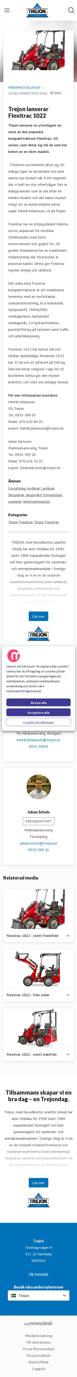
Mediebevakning (38, 1335)
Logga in (38, 1368)
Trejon (13, 522)
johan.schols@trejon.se (38, 843)
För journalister (38, 1355)
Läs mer (38, 616)
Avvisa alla (39, 703)
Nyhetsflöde (38, 1362)
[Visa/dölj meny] (6, 10)
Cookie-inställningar (38, 722)
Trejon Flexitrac (46, 522)
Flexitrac (26, 522)
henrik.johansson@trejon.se (38, 739)
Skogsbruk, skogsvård (25, 495)
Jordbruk (33, 488)
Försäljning (17, 488)
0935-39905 (38, 746)
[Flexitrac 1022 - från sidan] (38, 969)
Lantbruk (47, 488)
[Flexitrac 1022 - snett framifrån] (38, 909)
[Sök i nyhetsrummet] (71, 10)
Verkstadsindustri (36, 501)
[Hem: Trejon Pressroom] (37, 10)
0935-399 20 (38, 849)
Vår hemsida (38, 1274)
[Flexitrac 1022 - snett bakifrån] (38, 1028)
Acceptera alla (38, 712)
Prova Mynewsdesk (38, 1349)
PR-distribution (38, 1342)
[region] (38, 688)
